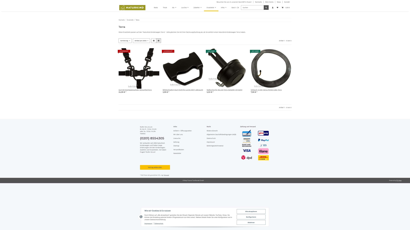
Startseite (258, 2)
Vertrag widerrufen (155, 167)
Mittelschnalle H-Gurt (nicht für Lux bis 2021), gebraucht (183, 90)
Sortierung (124, 41)
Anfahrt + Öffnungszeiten (182, 131)
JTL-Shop (398, 180)
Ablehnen (251, 222)
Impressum (148, 223)
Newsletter (177, 153)
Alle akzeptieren (251, 211)
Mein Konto (269, 2)
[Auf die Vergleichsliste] (150, 51)
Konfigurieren (251, 217)
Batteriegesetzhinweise (215, 146)
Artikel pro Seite (140, 41)
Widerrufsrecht (212, 131)
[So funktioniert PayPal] (263, 140)
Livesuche (176, 138)
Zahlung (176, 142)
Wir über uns (178, 134)
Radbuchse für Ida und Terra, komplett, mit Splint (224, 90)
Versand (166, 175)
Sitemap (176, 146)
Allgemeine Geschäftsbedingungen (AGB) (221, 134)
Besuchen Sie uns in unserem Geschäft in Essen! (234, 2)
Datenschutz (158, 223)
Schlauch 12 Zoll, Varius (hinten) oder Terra (266, 90)
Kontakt (287, 2)
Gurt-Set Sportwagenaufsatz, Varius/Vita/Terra (135, 90)
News (279, 2)
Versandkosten (178, 150)
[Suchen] (266, 7)
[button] (272, 7)
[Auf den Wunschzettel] (155, 51)
